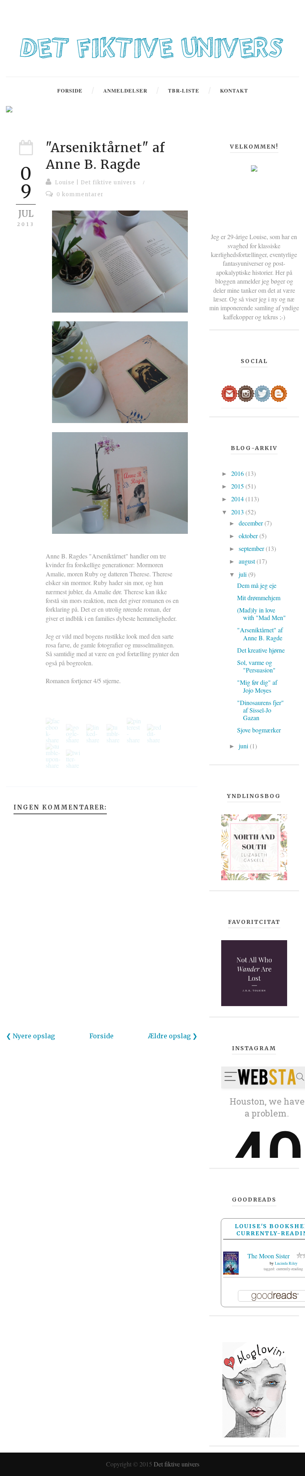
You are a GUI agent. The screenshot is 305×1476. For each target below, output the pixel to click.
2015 (238, 486)
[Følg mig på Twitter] (262, 392)
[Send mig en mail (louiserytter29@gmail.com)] (229, 392)
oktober (249, 535)
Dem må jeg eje (256, 585)
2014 (238, 499)
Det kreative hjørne (261, 650)
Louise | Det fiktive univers (95, 182)
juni (244, 746)
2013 (238, 512)
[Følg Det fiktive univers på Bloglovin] (254, 1389)
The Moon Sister (268, 1256)
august (248, 561)
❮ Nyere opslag (30, 1036)
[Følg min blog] (278, 392)
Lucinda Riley (286, 1263)
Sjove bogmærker (259, 730)
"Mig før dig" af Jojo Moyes (257, 686)
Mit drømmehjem (258, 597)
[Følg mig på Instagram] (245, 392)
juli (243, 574)
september (252, 548)
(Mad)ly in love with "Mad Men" (261, 614)
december (251, 523)
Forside (101, 1036)
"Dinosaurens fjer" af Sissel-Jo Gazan (260, 710)
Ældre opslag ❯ (172, 1036)
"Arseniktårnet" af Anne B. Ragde (105, 156)
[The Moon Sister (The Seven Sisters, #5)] (231, 1262)
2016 (238, 473)
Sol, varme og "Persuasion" (256, 666)
